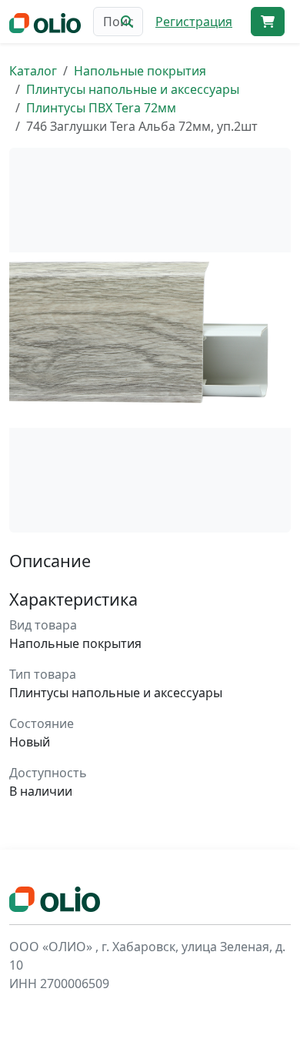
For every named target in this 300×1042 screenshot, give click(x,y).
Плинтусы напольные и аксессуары (132, 89)
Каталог (33, 70)
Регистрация (193, 21)
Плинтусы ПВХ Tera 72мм (101, 107)
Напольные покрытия (140, 70)
